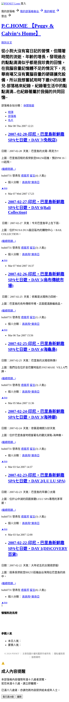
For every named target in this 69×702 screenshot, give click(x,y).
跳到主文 (6, 42)
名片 (10, 120)
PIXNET (15, 653)
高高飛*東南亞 (31, 182)
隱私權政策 (59, 653)
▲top (4, 188)
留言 (32, 175)
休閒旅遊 (28, 105)
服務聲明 (35, 657)
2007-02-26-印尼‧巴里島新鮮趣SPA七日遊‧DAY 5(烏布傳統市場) (36, 280)
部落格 (12, 116)
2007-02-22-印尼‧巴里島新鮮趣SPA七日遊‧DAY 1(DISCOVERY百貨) (37, 549)
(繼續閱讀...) (8, 169)
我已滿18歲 (8, 697)
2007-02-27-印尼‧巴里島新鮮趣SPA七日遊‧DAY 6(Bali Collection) (36, 207)
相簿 (10, 112)
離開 (19, 697)
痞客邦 (25, 175)
